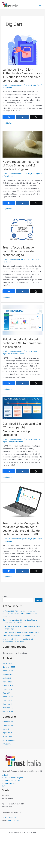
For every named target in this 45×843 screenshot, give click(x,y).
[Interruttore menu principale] (40, 4)
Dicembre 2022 (8, 704)
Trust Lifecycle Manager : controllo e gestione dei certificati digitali (20, 251)
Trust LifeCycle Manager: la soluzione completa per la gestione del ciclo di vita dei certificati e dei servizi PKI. (21, 528)
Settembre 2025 (9, 674)
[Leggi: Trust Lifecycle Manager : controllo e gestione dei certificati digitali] (22, 230)
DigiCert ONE (8, 354)
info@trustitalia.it (14, 820)
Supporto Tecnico (9, 783)
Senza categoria (26, 259)
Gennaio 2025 (8, 686)
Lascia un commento (11, 85)
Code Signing (36, 174)
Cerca (5, 597)
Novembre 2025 (9, 667)
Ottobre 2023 (8, 697)
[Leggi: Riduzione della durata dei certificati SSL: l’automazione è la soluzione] (22, 320)
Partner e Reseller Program (12, 778)
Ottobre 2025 (8, 671)
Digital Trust (36, 85)
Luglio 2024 (7, 689)
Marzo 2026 (7, 663)
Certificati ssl (25, 85)
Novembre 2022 (9, 708)
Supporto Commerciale (11, 780)
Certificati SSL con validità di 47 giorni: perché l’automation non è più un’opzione (22, 429)
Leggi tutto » (7, 123)
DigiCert (34, 351)
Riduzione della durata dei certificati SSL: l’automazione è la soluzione (22, 343)
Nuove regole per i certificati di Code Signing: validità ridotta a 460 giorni (22, 165)
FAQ (4, 786)
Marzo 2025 (7, 682)
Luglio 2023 (7, 700)
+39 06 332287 (11, 818)
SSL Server (7, 744)
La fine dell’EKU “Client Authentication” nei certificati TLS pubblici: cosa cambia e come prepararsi (22, 75)
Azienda (5, 775)
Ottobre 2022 (8, 711)
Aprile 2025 (7, 678)
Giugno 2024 (7, 693)
